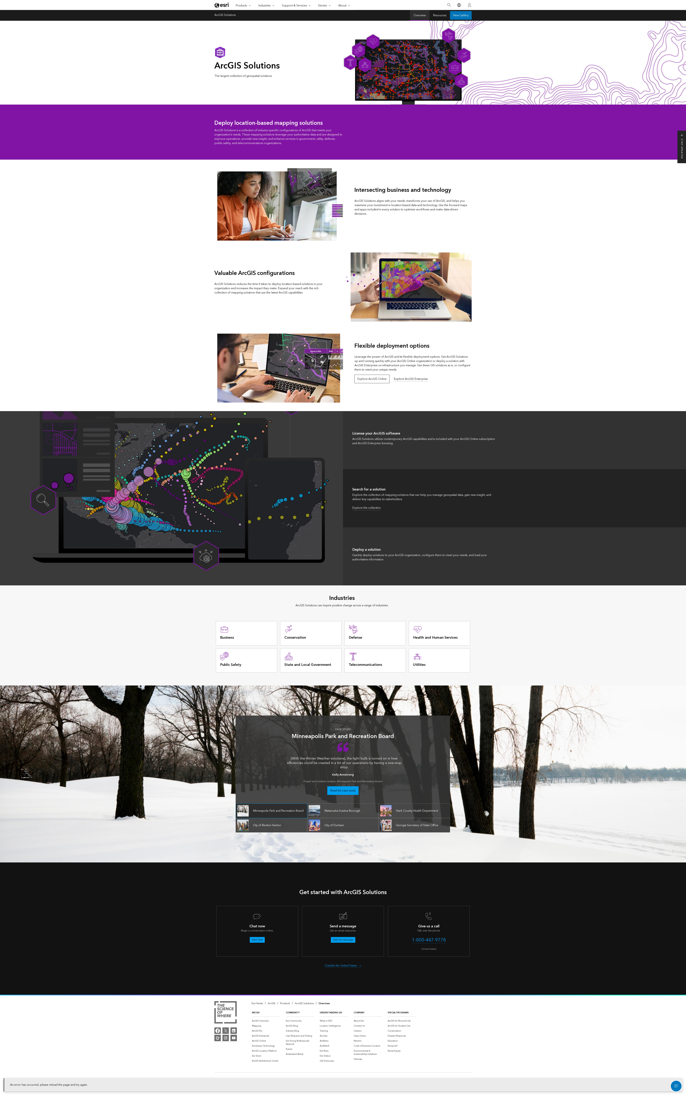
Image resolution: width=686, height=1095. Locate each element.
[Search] (449, 5)
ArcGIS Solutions (225, 15)
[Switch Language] (459, 5)
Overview (420, 15)
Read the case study (343, 790)
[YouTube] (233, 1038)
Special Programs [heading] (398, 1013)
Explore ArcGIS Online (372, 378)
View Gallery (461, 15)
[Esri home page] (221, 5)
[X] (225, 1030)
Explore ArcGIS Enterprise (411, 378)
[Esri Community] (217, 1038)
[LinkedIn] (233, 1030)
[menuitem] (266, 1021)
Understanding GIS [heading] (331, 1013)
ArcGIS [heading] (256, 1013)
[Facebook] (217, 1030)
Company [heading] (359, 1013)
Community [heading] (293, 1013)
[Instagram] (225, 1038)
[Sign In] (469, 5)
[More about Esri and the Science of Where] (225, 1013)
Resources (439, 15)
